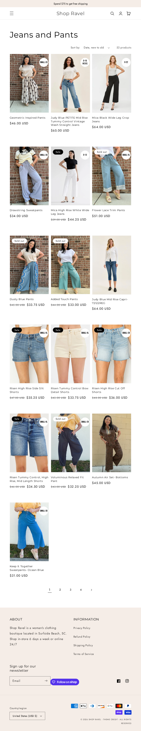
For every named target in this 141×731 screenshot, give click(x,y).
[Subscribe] (46, 680)
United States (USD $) (25, 716)
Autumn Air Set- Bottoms (110, 477)
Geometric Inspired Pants (28, 117)
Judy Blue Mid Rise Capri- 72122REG (110, 301)
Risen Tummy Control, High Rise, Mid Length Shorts (29, 479)
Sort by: (75, 48)
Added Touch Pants (64, 299)
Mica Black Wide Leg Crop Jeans (110, 119)
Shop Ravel (95, 719)
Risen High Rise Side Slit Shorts (27, 390)
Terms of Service (83, 654)
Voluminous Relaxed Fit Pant (67, 479)
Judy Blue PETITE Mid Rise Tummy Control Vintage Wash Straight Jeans (69, 121)
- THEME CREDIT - (111, 719)
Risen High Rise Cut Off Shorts (108, 390)
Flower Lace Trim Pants (108, 210)
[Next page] (91, 590)
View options (29, 104)
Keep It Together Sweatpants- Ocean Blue (27, 568)
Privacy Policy (81, 628)
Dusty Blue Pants (22, 299)
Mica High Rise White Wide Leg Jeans (70, 212)
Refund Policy (81, 637)
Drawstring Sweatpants (26, 210)
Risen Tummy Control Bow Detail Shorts (69, 390)
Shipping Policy (83, 645)
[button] (11, 13)
